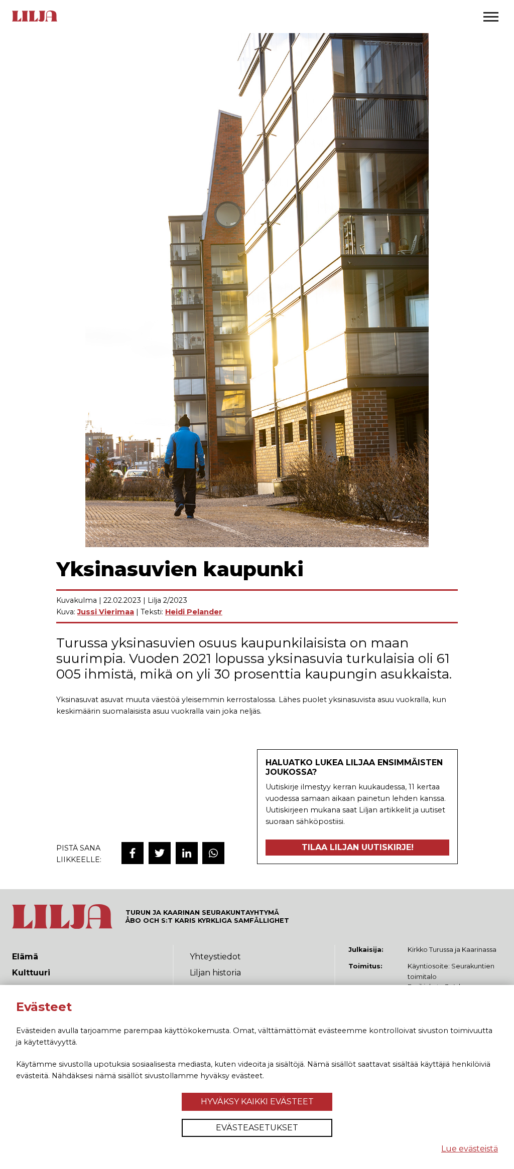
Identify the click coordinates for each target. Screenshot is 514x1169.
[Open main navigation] (491, 16)
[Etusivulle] (34, 20)
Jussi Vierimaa (105, 611)
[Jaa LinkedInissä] (187, 853)
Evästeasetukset (257, 1127)
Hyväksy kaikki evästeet (257, 1101)
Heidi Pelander (193, 611)
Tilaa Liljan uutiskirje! (358, 847)
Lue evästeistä (469, 1148)
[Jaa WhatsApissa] (213, 853)
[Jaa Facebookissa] (132, 853)
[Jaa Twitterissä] (160, 853)
